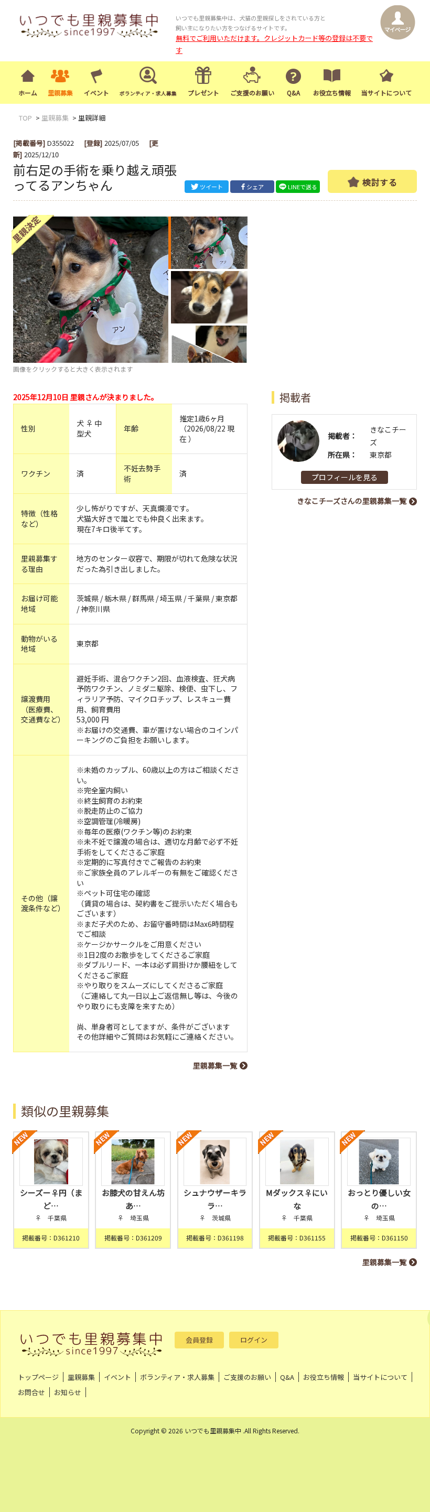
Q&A (293, 92)
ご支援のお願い (252, 92)
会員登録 (199, 1340)
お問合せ (31, 1392)
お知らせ (67, 1392)
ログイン (253, 1340)
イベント (96, 92)
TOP (25, 118)
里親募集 (60, 92)
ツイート (211, 186)
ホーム (27, 92)
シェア (255, 186)
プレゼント (203, 92)
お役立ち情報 (332, 92)
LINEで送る (302, 186)
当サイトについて (386, 92)
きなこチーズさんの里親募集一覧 (351, 500)
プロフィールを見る (344, 477)
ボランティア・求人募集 (177, 1377)
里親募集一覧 (215, 1065)
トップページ (38, 1377)
